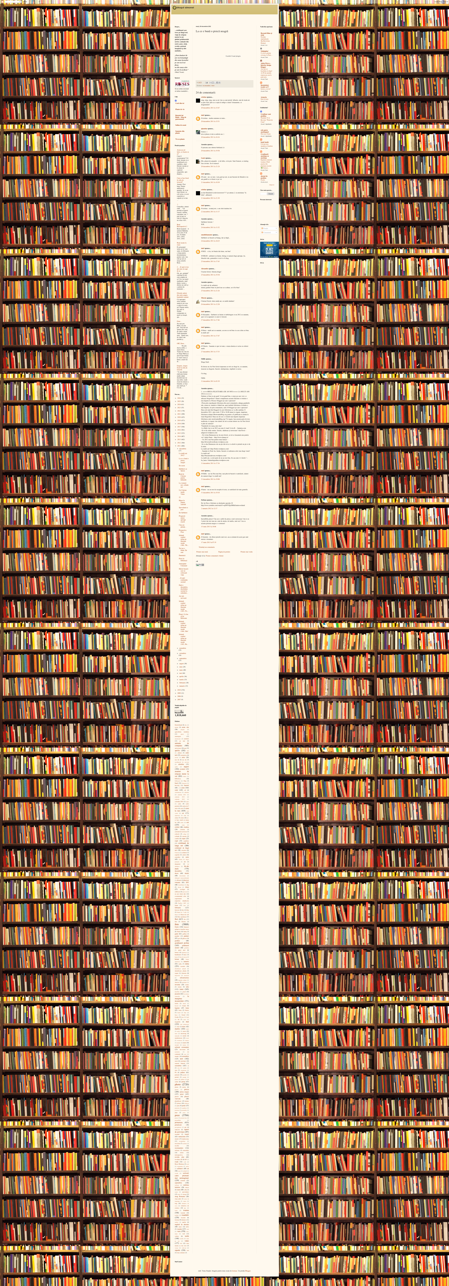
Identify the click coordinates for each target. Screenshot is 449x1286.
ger (179, 938)
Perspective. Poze (183, 531)
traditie (177, 1215)
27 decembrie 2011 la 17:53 (210, 351)
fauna (176, 905)
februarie (182, 683)
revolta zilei (179, 1157)
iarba (180, 964)
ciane (183, 825)
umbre (176, 1222)
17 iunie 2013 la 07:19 (208, 542)
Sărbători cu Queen (183, 470)
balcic (184, 776)
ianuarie (182, 686)
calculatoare (178, 792)
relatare (177, 1150)
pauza (176, 1079)
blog (185, 781)
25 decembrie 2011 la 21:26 (210, 291)
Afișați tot (271, 185)
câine (176, 818)
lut (178, 1019)
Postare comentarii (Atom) (214, 556)
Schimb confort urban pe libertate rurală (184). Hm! (183, 626)
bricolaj (177, 785)
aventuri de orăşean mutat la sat (182, 773)
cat (183, 813)
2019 (179, 420)
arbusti (180, 753)
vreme (176, 1248)
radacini (177, 1130)
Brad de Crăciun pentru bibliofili (182, 477)
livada (177, 1017)
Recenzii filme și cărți (266, 34)
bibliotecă (177, 781)
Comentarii (267, 232)
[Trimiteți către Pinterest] (219, 82)
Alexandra (204, 268)
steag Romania (180, 1196)
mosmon (179, 1040)
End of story (264, 99)
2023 (179, 407)
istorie (180, 987)
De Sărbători (183, 513)
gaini (176, 934)
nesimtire (177, 1052)
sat (188, 1168)
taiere (184, 1201)
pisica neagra (184, 1092)
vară (183, 1234)
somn (176, 1192)
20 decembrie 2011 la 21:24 (210, 166)
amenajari (178, 736)
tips (185, 1208)
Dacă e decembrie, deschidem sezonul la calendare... (183, 589)
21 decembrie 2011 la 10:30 (210, 182)
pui (185, 1127)
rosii (187, 1164)
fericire (177, 910)
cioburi (177, 827)
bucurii (186, 785)
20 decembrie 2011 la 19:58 (210, 150)
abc (186, 725)
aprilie (181, 676)
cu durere (184, 853)
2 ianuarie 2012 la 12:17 (209, 508)
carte (179, 804)
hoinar (177, 959)
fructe (177, 927)
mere (184, 1031)
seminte (182, 1180)
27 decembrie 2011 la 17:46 (210, 320)
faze (184, 905)
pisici (182, 1094)
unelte (184, 1222)
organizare (183, 1070)
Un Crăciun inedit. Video (182, 492)
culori (184, 855)
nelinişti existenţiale (182, 1047)
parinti (177, 1077)
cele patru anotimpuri (265, 131)
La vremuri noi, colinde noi (183, 485)
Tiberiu (203, 298)
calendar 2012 (180, 797)
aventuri (182, 769)
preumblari (178, 1120)
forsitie (184, 922)
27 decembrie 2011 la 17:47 (210, 336)
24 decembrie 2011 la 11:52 (210, 227)
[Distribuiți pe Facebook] (217, 82)
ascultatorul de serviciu (182, 762)
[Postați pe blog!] (213, 82)
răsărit (177, 1139)
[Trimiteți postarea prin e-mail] (206, 82)
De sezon (182, 465)
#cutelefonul (178, 725)
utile (187, 1227)
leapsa (184, 1006)
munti (184, 1043)
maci (184, 1019)
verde (187, 1236)
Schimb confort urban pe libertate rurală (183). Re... (183, 639)
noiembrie (182, 648)
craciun (183, 850)
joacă (184, 992)
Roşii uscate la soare (181, 244)
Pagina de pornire (224, 552)
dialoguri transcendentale (182, 878)
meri (176, 1033)
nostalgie (183, 1061)
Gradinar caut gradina (266, 115)
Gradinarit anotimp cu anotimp (265, 156)
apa (185, 748)
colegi (184, 834)
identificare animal (180, 969)
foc (185, 919)
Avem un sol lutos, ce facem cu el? (183, 152)
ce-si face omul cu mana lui (182, 820)
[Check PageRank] (200, 565)
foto (177, 924)
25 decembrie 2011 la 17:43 (210, 261)
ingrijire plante (182, 980)
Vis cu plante (180, 139)
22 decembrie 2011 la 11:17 (210, 211)
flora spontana (182, 917)
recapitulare (182, 1141)
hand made (265, 142)
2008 (179, 696)
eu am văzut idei (180, 894)
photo (178, 1084)
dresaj (179, 887)
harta (176, 957)
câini (182, 818)
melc (187, 1029)
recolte (177, 1146)
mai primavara (184, 1024)
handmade (178, 955)
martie (181, 679)
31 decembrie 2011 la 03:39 (210, 381)
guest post (182, 950)
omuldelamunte (206, 234)
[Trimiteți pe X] (215, 82)
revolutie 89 (178, 1159)
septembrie (182, 658)
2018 (179, 423)
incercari (186, 975)
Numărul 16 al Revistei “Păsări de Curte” (267, 120)
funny (185, 932)
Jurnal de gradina (264, 177)
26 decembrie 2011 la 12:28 (210, 304)
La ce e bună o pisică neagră (184, 460)
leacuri (176, 1006)
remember (186, 1150)
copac (183, 838)
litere (176, 1015)
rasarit (187, 1134)
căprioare (177, 815)
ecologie (182, 889)
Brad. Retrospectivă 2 (182, 225)
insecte (177, 982)
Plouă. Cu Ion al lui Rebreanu (183, 616)
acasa (176, 727)
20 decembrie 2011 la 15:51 (210, 121)
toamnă (183, 1213)
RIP (186, 1159)
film (187, 910)
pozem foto (184, 1118)
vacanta (179, 1229)
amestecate (178, 739)
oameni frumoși (180, 1063)
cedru (181, 822)
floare (176, 914)
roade (176, 1162)
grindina (186, 948)
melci (178, 1031)
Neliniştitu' (265, 51)
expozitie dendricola (182, 901)
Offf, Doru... (181, 343)
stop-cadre (178, 1199)
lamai (184, 1003)
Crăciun (177, 852)
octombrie (182, 653)
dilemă (179, 880)
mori (187, 1038)
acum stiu (185, 727)
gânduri (186, 936)
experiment (178, 899)
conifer (177, 839)
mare (183, 1026)
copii (176, 841)
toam (176, 1210)
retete (182, 1153)
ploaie (179, 1103)
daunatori (177, 864)
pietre (184, 1087)
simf (202, 115)
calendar (186, 792)
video (212, 86)
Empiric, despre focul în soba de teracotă (182, 368)
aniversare (178, 748)
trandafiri (185, 1215)
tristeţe (177, 1220)
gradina (177, 941)
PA (176, 1072)
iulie (181, 667)
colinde (177, 836)
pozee (176, 1118)
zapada (177, 1250)
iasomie (182, 966)
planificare (178, 1101)
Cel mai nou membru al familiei (267, 145)
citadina (186, 827)
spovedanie (185, 1192)
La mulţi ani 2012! (183, 454)
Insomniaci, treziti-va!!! (265, 86)
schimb (185, 1171)
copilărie (186, 841)
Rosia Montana (179, 1164)
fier (183, 910)
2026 (179, 398)
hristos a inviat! (266, 89)
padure (182, 1072)
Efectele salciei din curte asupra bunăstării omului (182, 295)
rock (185, 1162)
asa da (177, 760)
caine (183, 788)
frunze (179, 932)
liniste (187, 1010)
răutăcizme (185, 1139)
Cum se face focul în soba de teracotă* (183, 180)
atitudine (181, 764)
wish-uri (184, 1248)
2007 (179, 699)
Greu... (179, 321)
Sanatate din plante (179, 132)
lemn (187, 1008)
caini (176, 790)
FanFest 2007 (182, 903)
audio (176, 767)
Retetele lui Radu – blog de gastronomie (180, 117)
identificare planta (180, 971)
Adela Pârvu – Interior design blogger (266, 65)
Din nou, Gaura (266, 134)
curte (187, 857)
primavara (179, 1122)
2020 (179, 417)
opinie (184, 1068)
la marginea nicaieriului (182, 998)
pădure (183, 1079)
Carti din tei (179, 103)
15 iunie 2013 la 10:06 (208, 526)
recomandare (206, 86)
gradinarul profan (182, 942)
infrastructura (184, 978)
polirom (187, 1103)
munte (178, 1043)
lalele (176, 1003)
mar (178, 1027)
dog (188, 885)
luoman (234, 1271)
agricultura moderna (182, 732)
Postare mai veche (247, 552)
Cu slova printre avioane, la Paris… (267, 54)
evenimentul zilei (180, 896)
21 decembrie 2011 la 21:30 (210, 198)
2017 (179, 427)
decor (176, 873)
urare (180, 1227)
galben (184, 934)
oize (178, 1068)
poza (184, 1112)
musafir (177, 1045)
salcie (187, 1166)
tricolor (183, 1218)
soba (185, 1190)
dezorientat (182, 876)
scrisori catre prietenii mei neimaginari (182, 1175)
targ (176, 1203)
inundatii (184, 982)
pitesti (177, 1097)
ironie (187, 985)
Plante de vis (179, 109)
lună (187, 1017)
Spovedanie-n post (183, 508)
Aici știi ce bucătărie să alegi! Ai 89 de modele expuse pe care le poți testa (266, 73)
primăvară (178, 1125)
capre (187, 801)
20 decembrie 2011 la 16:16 (210, 137)
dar (185, 862)
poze (177, 1115)
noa (185, 1054)
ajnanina (204, 128)
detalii (187, 873)
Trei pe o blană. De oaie (183, 550)
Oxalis (263, 180)
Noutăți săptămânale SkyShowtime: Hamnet (265, 40)
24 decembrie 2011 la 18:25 (210, 241)
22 (180, 497)
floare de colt (185, 915)
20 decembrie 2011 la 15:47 (210, 108)
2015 (179, 433)
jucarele (177, 994)
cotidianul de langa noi (182, 844)
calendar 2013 (180, 799)
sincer (187, 1187)
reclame (185, 1143)
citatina (182, 829)
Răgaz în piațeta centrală (182, 502)
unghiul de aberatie (182, 1224)
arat (188, 750)
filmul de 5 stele (182, 912)
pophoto (184, 1108)
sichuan (177, 1185)
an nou (182, 741)
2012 (179, 443)
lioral (178, 1012)
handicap (184, 952)
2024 (179, 404)
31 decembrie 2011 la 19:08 (210, 479)
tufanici (183, 1220)
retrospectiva (179, 1155)
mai (180, 673)
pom (178, 1106)
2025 (179, 401)
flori (176, 919)
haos (185, 955)
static (179, 1194)
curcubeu (177, 857)
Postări (265, 228)
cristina (203, 97)
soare (178, 1189)
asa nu (184, 760)
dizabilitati (181, 885)
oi (188, 1066)
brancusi (184, 783)
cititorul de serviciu (181, 832)
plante (187, 1101)
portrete (177, 1110)
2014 (179, 436)
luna (182, 1017)
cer (187, 822)
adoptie (183, 729)
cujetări (177, 855)
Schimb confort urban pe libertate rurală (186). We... (184, 540)
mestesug (183, 1033)
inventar (177, 984)
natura (184, 1045)
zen (188, 1250)
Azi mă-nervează (182, 597)
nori (181, 1058)
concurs (184, 836)
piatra (176, 1087)
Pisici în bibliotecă (183, 559)
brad (176, 783)
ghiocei (184, 938)
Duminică (182, 555)
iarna (187, 963)
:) (177, 204)
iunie (181, 670)
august (181, 663)
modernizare (178, 1038)
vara (178, 1231)
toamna (186, 1210)
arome (176, 757)
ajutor (182, 734)
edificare (177, 892)
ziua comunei (181, 1253)
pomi (183, 1105)
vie (181, 1243)
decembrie (182, 449)
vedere (177, 1236)
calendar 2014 (179, 802)
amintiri (186, 739)
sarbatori (180, 1168)
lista (185, 1012)
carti (181, 808)
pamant (177, 1075)
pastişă (184, 1077)
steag (184, 1194)
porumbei (184, 1110)
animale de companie (182, 744)
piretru (176, 1089)
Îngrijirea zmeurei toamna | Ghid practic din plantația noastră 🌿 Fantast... (266, 164)
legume (177, 1008)
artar (183, 757)
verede (181, 1238)
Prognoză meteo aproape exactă (182, 519)
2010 (179, 690)
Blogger (247, 1271)
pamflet (185, 1075)
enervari (184, 892)
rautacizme (181, 1136)
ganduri (177, 936)
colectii (177, 834)
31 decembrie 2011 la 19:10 (210, 492)
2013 (179, 439)
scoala (176, 1173)
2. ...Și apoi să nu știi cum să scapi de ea (183, 269)
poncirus (177, 1108)
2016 (179, 430)
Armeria (264, 97)
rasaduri (177, 1134)
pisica (186, 1089)
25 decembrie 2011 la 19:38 (210, 275)
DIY (187, 882)
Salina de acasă (180, 125)
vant (187, 1229)
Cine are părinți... (182, 526)
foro (176, 922)
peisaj (183, 1081)
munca (187, 1040)
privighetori (178, 1127)
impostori (177, 975)
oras (176, 1070)
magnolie (177, 1022)
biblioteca (178, 779)
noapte (177, 1056)
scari (179, 1171)
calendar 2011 (182, 795)
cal (185, 790)
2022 (179, 411)
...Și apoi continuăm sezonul (183, 580)
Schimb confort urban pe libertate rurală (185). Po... (183, 606)
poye (176, 1113)
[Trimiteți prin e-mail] (210, 82)
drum (187, 887)
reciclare (177, 1143)
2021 (179, 414)
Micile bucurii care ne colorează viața (183, 572)
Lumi (203, 158)
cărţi (185, 815)
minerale (177, 1036)
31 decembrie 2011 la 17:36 (210, 463)
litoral (183, 1015)
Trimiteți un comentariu (207, 547)
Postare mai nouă (202, 552)
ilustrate (183, 973)
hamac (177, 952)
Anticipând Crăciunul (183, 565)
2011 (179, 446)
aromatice (184, 755)
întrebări (177, 992)
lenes (180, 1010)
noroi (176, 1061)
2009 (179, 693)
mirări (184, 1036)
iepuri (176, 973)
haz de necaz (183, 957)
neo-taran (182, 1049)
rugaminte (180, 1166)
